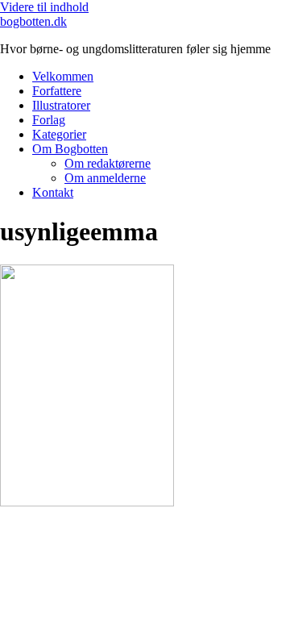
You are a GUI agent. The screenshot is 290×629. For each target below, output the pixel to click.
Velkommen (62, 76)
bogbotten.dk (33, 21)
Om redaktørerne (107, 163)
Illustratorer (61, 105)
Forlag (48, 120)
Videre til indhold (44, 7)
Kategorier (59, 134)
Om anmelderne (105, 178)
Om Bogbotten (70, 149)
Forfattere (56, 91)
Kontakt (52, 192)
